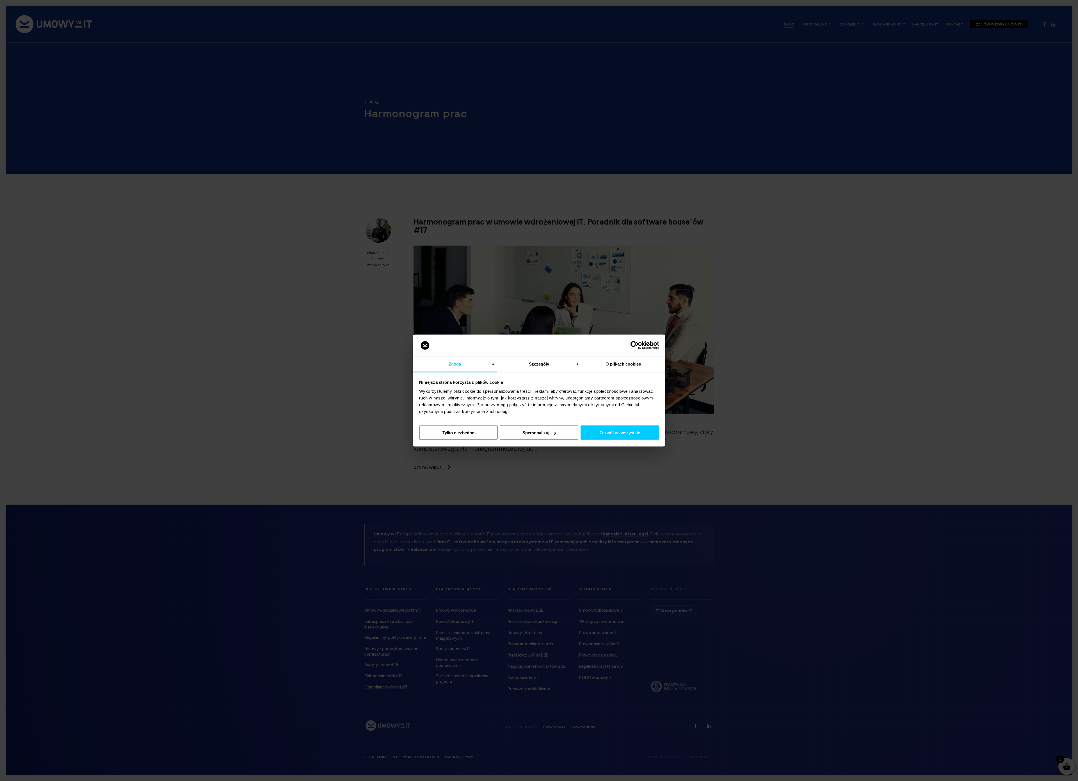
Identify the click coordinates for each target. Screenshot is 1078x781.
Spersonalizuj (535, 432)
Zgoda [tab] (455, 363)
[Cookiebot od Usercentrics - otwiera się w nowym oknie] (634, 345)
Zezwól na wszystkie (620, 432)
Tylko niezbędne (458, 432)
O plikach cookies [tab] (623, 363)
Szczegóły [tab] (539, 363)
